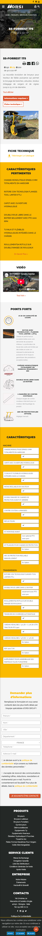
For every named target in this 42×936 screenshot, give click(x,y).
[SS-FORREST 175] (21, 125)
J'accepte (21, 933)
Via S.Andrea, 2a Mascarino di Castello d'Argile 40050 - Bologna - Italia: (21, 902)
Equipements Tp (21, 830)
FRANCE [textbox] (20, 743)
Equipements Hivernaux (21, 833)
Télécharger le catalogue (23, 156)
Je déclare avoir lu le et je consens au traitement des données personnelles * (19, 763)
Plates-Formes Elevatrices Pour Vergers (21, 842)
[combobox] (21, 742)
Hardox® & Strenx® (21, 885)
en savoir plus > (21, 254)
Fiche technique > (13, 104)
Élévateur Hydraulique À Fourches (21, 836)
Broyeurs (21, 816)
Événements (21, 882)
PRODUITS (14, 15)
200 (19, 67)
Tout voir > (21, 295)
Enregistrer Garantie (21, 861)
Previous (6, 126)
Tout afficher (8, 92)
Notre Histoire (21, 880)
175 (13, 67)
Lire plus (31, 933)
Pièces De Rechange (21, 858)
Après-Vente (21, 869)
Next (36, 126)
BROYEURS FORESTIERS (28, 15)
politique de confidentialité (26, 786)
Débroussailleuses (21, 828)
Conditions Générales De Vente (21, 867)
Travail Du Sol (21, 839)
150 (7, 67)
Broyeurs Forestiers (21, 822)
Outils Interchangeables (21, 845)
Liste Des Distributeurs (21, 864)
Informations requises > (16, 98)
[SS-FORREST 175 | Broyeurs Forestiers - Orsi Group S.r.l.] (24, 64)
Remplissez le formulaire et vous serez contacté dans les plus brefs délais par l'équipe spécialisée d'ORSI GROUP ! (21, 705)
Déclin (11, 933)
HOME (7, 15)
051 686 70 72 (22, 907)
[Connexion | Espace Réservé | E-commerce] (35, 7)
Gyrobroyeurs (21, 825)
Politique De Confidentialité (21, 916)
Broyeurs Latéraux (21, 819)
